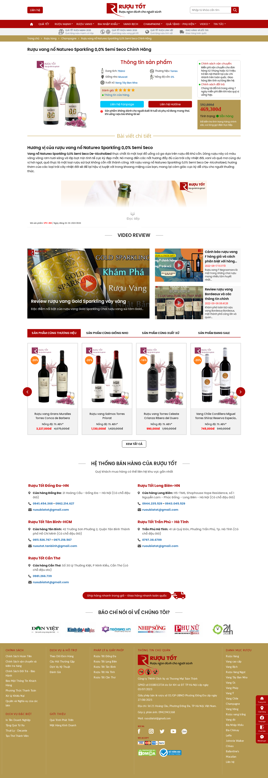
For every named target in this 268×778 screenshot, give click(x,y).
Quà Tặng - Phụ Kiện (180, 24)
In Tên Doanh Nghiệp (18, 720)
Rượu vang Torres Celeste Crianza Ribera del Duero (161, 416)
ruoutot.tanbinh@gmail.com (55, 546)
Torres (174, 71)
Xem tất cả (134, 444)
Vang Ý (230, 693)
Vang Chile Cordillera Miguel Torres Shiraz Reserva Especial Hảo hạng (215, 416)
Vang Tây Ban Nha (126, 83)
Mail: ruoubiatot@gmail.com (154, 718)
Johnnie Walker (235, 741)
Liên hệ (35, 10)
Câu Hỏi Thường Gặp (62, 661)
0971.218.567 (63, 539)
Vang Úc (231, 683)
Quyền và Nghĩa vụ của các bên (22, 703)
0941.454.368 (43, 503)
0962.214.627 (64, 503)
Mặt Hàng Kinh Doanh (63, 725)
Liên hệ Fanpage (122, 104)
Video (204, 24)
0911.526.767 (42, 539)
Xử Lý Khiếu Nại (15, 696)
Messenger (262, 741)
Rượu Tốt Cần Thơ (104, 677)
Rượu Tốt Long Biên (105, 661)
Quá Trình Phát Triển (62, 720)
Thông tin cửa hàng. (117, 95)
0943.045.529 (175, 503)
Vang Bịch (130, 24)
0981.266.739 (42, 576)
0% (172, 77)
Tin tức (218, 24)
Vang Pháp (232, 688)
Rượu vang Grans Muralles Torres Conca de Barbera (52, 416)
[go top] (263, 770)
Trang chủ (33, 38)
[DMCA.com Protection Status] (147, 752)
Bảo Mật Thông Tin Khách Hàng (21, 683)
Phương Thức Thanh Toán (21, 690)
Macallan (231, 757)
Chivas (230, 746)
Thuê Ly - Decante (16, 731)
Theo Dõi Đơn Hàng (62, 656)
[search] (235, 10)
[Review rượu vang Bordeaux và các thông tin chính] (179, 302)
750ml (121, 71)
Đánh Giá (55, 672)
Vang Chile (232, 698)
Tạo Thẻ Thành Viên (17, 736)
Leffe (229, 735)
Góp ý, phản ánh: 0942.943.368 (156, 712)
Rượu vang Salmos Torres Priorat (107, 416)
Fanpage (262, 721)
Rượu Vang (84, 24)
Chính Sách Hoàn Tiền (19, 656)
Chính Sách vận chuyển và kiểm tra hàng (21, 663)
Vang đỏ (230, 720)
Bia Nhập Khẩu (108, 24)
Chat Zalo (261, 731)
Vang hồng (232, 709)
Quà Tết (43, 24)
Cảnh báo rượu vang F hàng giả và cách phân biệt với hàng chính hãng (221, 256)
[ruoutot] (134, 9)
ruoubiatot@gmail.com (51, 509)
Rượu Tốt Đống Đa (105, 656)
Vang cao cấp (233, 661)
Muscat (122, 77)
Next (240, 391)
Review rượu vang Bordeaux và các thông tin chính (219, 294)
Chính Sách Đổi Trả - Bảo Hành (20, 673)
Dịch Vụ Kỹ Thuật (60, 667)
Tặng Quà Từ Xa (15, 725)
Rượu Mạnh (63, 24)
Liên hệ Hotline (170, 104)
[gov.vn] (170, 752)
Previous (27, 391)
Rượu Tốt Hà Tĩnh (104, 672)
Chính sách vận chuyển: (216, 64)
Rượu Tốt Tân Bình (105, 667)
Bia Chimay (232, 730)
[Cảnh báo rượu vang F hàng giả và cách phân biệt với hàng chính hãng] (179, 265)
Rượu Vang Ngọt (235, 672)
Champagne (151, 24)
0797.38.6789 (152, 539)
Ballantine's (232, 751)
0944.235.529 (152, 503)
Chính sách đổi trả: (213, 84)
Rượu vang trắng (236, 714)
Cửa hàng (262, 712)
